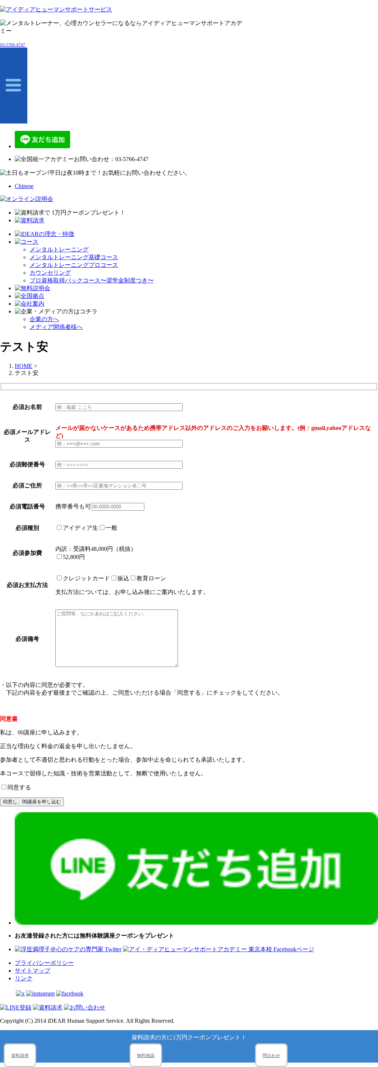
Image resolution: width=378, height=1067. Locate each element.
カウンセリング (50, 273)
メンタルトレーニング (59, 249)
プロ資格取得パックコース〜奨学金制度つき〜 (92, 280)
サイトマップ (32, 970)
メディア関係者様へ (56, 327)
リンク (23, 978)
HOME (23, 366)
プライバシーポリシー (44, 963)
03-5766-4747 (12, 44)
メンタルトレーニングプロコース (74, 265)
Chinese (24, 186)
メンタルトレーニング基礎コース (74, 257)
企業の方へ (44, 319)
